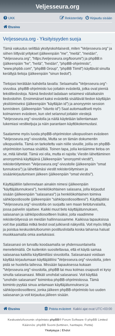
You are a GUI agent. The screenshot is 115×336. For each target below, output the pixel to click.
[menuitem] (9, 18)
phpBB (54, 319)
